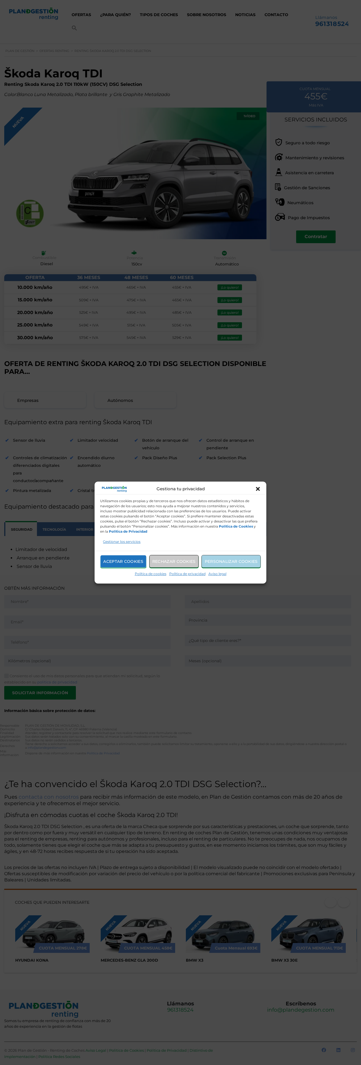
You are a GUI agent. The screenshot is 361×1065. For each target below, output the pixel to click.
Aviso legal (217, 574)
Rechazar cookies (174, 561)
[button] (258, 489)
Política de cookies (150, 574)
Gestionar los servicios (121, 541)
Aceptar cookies (123, 561)
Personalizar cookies (231, 561)
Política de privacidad (187, 574)
